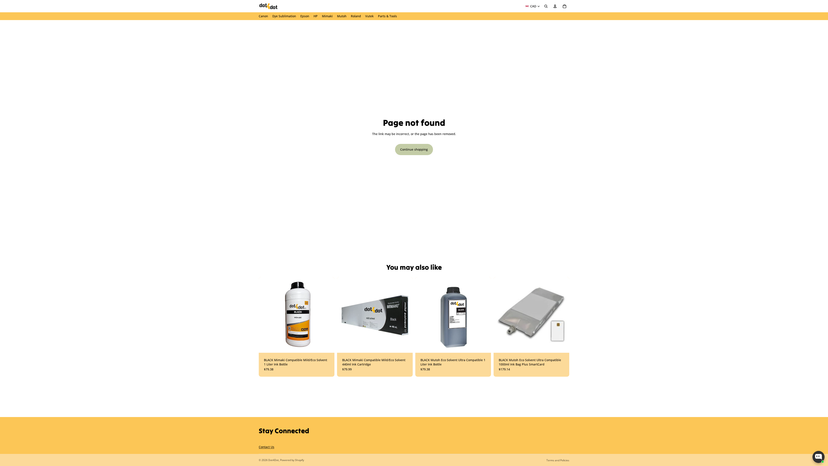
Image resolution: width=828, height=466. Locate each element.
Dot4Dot (273, 460)
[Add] (484, 346)
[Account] (555, 6)
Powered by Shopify (292, 460)
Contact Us (266, 447)
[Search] (546, 6)
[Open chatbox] (818, 457)
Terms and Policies (557, 460)
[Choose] (328, 346)
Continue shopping (414, 149)
